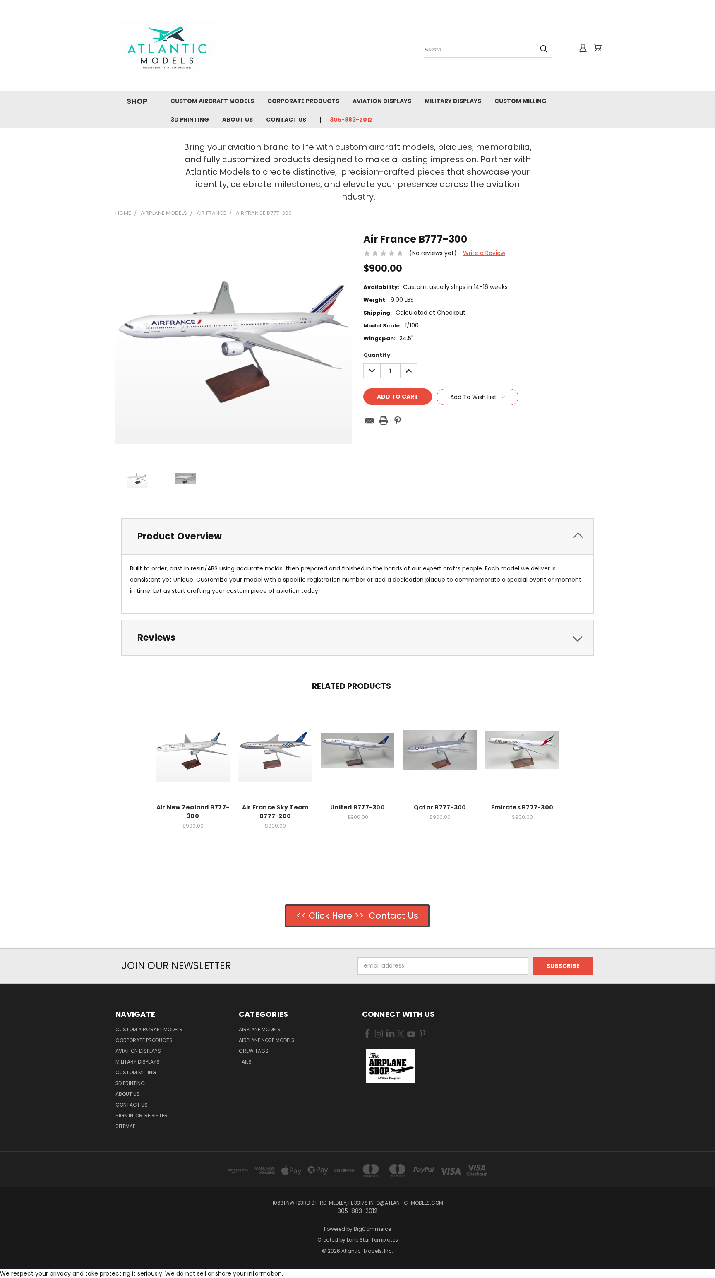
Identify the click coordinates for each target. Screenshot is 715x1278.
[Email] (369, 420)
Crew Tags (254, 1050)
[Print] (383, 420)
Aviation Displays (382, 101)
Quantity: (377, 355)
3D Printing (189, 120)
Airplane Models (260, 1029)
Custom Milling (520, 101)
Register (156, 1115)
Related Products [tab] (351, 686)
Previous (693, 1252)
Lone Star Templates (372, 1239)
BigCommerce (372, 1228)
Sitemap (125, 1126)
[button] (390, 1066)
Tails (245, 1061)
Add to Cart (193, 756)
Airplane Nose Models (267, 1040)
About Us (237, 120)
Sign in (124, 1115)
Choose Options (357, 756)
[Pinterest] (397, 420)
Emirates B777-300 (522, 807)
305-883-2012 (351, 120)
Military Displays (453, 101)
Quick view (193, 741)
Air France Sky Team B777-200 (275, 811)
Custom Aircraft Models (212, 101)
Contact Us (286, 120)
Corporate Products (303, 101)
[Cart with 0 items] (597, 47)
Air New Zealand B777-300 (192, 811)
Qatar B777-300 (440, 807)
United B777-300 (357, 807)
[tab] (357, 536)
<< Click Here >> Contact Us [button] (357, 916)
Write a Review (484, 253)
